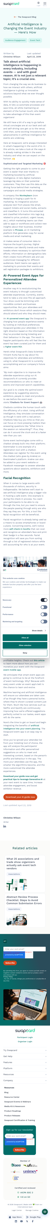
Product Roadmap (12, 1111)
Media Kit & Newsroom (14, 1106)
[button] (45, 4)
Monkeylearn (26, 195)
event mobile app (12, 670)
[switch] (44, 607)
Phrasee (19, 230)
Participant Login (25, 1037)
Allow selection (25, 645)
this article (39, 660)
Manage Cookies (32, 1210)
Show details (37, 631)
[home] (13, 4)
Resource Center (12, 1097)
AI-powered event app (18, 318)
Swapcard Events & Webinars (17, 1102)
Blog (6, 1092)
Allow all (25, 638)
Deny (25, 653)
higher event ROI (13, 347)
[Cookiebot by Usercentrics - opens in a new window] (37, 570)
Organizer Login (25, 1041)
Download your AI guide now (20, 797)
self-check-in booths (19, 529)
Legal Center (17, 1210)
